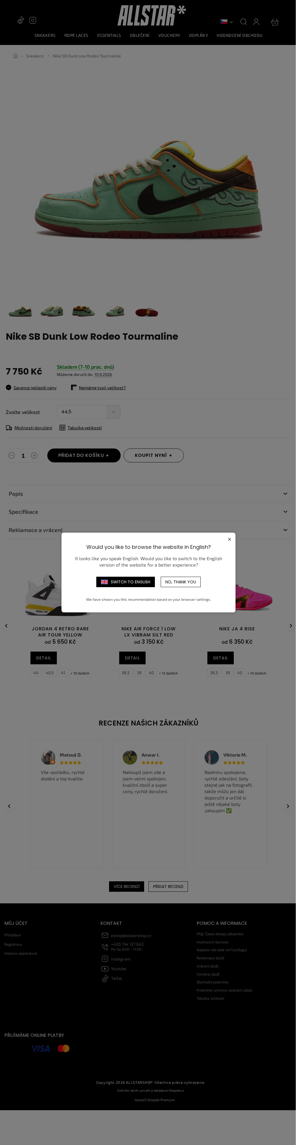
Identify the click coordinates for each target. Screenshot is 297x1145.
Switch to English (130, 582)
